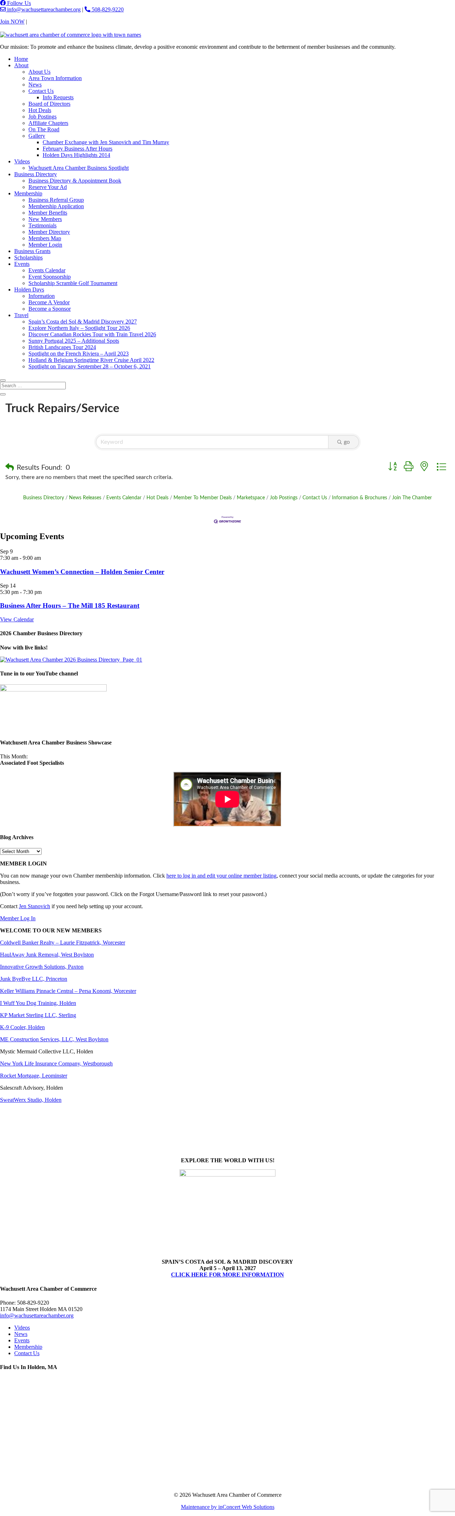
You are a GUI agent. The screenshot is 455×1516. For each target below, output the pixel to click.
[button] (9, 467)
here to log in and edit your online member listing (221, 876)
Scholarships (28, 257)
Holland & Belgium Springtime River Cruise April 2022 (91, 360)
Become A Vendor (49, 302)
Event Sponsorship (49, 277)
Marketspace (251, 497)
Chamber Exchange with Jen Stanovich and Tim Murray (106, 142)
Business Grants (32, 251)
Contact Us (41, 22)
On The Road (43, 129)
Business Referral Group (56, 200)
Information (41, 296)
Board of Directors (49, 104)
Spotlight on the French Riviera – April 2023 (78, 354)
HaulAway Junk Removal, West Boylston (47, 955)
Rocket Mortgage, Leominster (33, 1076)
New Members (45, 219)
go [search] (347, 442)
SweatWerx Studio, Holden (30, 1100)
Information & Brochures (359, 497)
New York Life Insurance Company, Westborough (56, 1063)
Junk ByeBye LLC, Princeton (33, 979)
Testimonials (42, 225)
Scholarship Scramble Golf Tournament (72, 283)
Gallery (36, 136)
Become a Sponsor (49, 309)
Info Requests (58, 97)
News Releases (85, 497)
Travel (21, 315)
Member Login (45, 245)
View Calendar (17, 619)
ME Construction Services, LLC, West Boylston (54, 1039)
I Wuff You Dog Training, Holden (38, 1003)
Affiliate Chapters (48, 123)
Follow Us (18, 3)
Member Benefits (47, 213)
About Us (39, 72)
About (21, 65)
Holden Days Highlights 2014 (76, 155)
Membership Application (56, 206)
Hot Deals (39, 110)
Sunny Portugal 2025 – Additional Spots (73, 341)
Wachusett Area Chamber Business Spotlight (78, 168)
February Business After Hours (77, 149)
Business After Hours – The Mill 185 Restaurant (69, 605)
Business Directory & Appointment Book (74, 181)
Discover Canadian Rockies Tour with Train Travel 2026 (92, 334)
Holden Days (29, 289)
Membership (28, 193)
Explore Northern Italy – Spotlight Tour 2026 (79, 328)
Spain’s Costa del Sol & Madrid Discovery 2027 (82, 322)
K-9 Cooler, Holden (22, 1027)
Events (22, 264)
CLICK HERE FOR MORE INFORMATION (227, 1275)
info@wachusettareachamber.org (43, 9)
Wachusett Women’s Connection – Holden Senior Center (82, 571)
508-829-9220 (107, 9)
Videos (22, 161)
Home (21, 59)
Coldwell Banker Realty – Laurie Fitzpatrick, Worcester (62, 942)
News (35, 84)
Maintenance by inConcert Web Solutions (227, 1507)
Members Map (44, 238)
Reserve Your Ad (47, 187)
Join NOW (12, 22)
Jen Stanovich (34, 906)
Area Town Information (55, 78)
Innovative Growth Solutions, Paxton (42, 967)
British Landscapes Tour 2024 (62, 347)
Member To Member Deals (202, 497)
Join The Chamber (412, 497)
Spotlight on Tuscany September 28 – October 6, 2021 (89, 366)
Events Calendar (46, 270)
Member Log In (18, 918)
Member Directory (49, 232)
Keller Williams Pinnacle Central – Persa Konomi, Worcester (68, 991)
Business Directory (35, 174)
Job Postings (42, 117)
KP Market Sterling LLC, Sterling (38, 1015)
